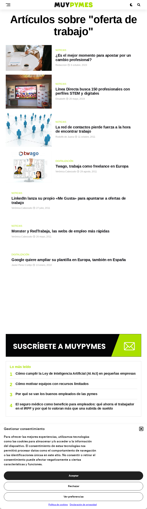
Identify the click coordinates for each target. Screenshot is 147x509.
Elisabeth (60, 99)
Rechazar (73, 486)
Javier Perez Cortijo (21, 265)
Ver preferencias (73, 496)
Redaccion (61, 65)
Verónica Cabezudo (66, 171)
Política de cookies (58, 504)
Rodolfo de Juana (65, 137)
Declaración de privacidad (83, 504)
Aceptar (73, 475)
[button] (141, 429)
